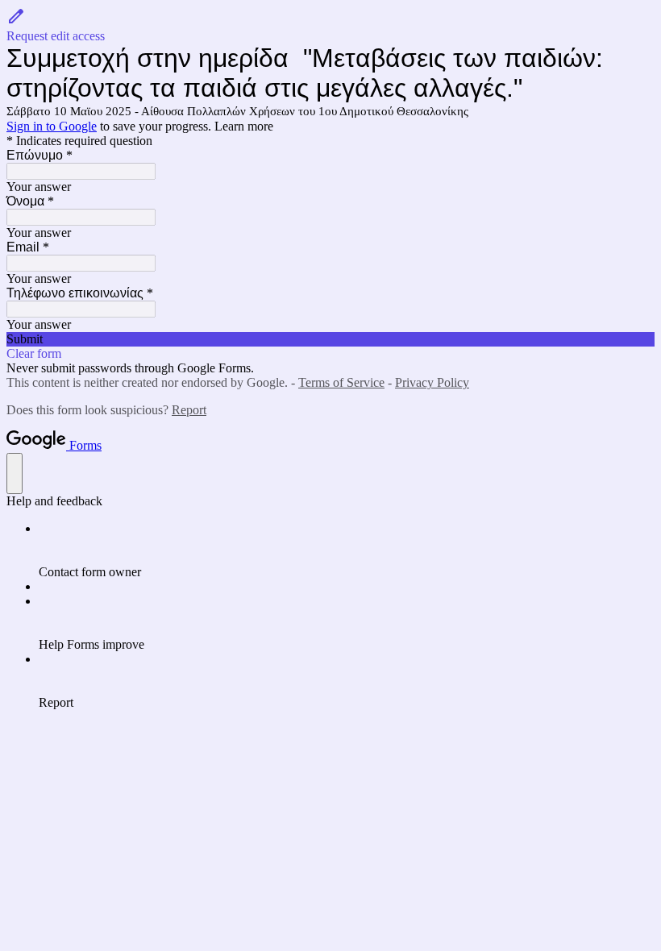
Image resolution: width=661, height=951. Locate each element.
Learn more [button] (243, 126)
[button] (330, 25)
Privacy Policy (432, 382)
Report (189, 410)
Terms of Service (341, 382)
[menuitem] (347, 550)
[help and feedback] (14, 473)
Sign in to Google (51, 126)
